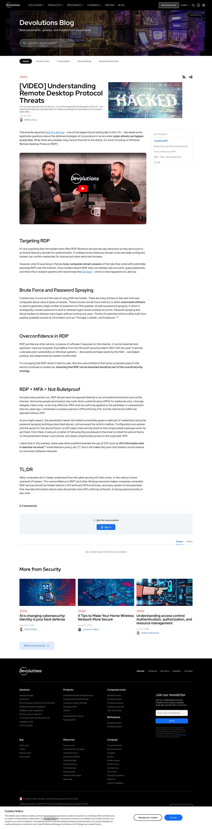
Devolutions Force (70, 764)
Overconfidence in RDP (165, 151)
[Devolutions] (13, 5)
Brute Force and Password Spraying (171, 146)
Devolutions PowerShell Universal (75, 699)
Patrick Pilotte (30, 629)
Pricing (22, 749)
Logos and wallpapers (115, 783)
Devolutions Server (114, 726)
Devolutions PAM (69, 707)
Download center (169, 5)
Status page (67, 779)
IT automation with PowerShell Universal (34, 718)
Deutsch (165, 671)
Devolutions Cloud (114, 723)
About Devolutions (114, 749)
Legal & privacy (113, 768)
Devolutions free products (73, 716)
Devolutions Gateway (115, 703)
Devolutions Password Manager (75, 703)
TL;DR (157, 162)
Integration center (26, 722)
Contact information (114, 745)
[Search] (193, 5)
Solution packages (26, 695)
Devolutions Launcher (115, 707)
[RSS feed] (184, 77)
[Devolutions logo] (30, 671)
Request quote (25, 753)
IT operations (63, 61)
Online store (24, 745)
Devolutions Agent (114, 699)
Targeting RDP (161, 141)
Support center (69, 745)
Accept (173, 817)
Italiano (188, 671)
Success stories (69, 772)
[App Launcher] (203, 5)
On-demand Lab (69, 768)
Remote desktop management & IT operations (37, 703)
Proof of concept (26, 725)
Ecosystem (111, 753)
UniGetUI (66, 710)
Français (152, 671)
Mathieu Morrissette (150, 633)
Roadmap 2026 (69, 720)
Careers (110, 757)
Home (26, 61)
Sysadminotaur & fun (109, 61)
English (140, 671)
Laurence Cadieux (91, 629)
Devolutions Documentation (74, 749)
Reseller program (113, 760)
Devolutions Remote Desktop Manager (78, 695)
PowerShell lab (84, 61)
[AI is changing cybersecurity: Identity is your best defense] (47, 592)
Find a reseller (24, 757)
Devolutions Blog (46, 22)
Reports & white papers (72, 775)
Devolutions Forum (70, 753)
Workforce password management (32, 707)
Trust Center (112, 772)
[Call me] (198, 5)
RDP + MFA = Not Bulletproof (167, 157)
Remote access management (30, 714)
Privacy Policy (180, 735)
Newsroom (111, 779)
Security (23, 77)
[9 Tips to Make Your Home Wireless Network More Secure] (106, 592)
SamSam (87, 271)
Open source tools (114, 710)
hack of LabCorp (54, 132)
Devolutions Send (114, 695)
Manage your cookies (147, 817)
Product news (42, 61)
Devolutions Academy (71, 757)
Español (177, 671)
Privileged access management (31, 710)
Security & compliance (115, 775)
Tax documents (113, 764)
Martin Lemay (30, 119)
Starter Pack (24, 699)
